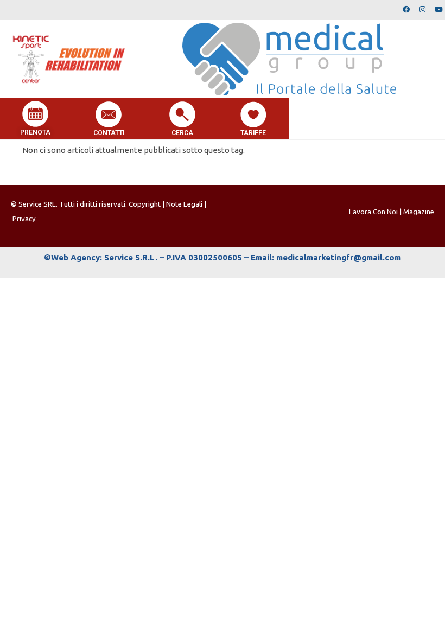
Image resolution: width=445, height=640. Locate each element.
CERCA (182, 133)
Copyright (145, 204)
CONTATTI (108, 133)
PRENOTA (35, 132)
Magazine (418, 212)
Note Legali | (186, 204)
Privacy (24, 219)
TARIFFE (253, 133)
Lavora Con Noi (373, 212)
